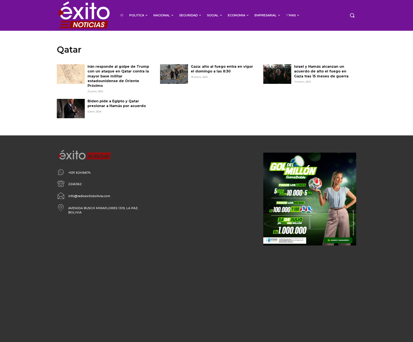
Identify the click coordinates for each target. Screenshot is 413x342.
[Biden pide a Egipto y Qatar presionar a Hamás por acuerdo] (71, 108)
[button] (352, 15)
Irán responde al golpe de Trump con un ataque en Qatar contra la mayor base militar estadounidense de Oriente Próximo (118, 76)
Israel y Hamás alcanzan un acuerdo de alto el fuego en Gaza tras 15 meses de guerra (321, 71)
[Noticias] (84, 15)
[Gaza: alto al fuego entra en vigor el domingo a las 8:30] (174, 74)
